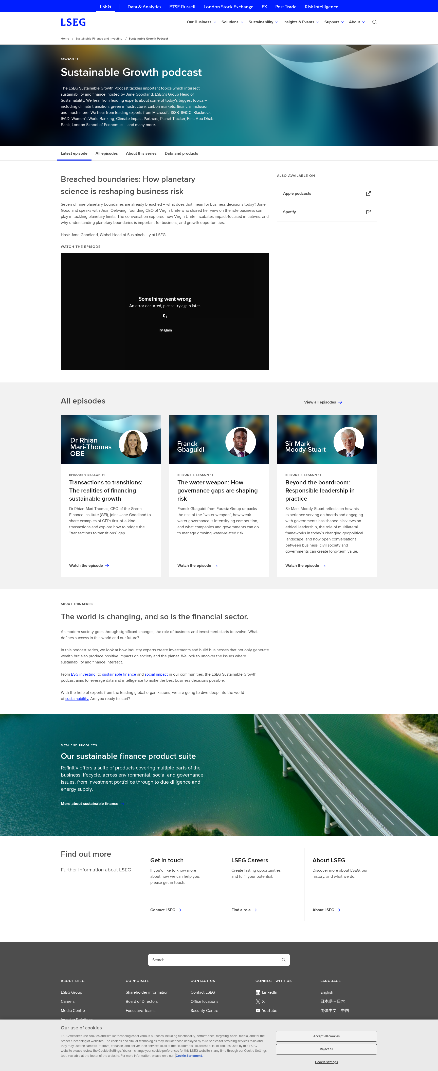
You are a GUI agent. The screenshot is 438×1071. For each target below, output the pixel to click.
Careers (68, 1001)
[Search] (374, 22)
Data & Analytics (144, 7)
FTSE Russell (182, 7)
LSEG (105, 6)
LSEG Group (71, 992)
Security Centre (204, 1010)
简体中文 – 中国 (334, 1010)
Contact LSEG (203, 992)
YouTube (269, 1010)
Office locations (204, 1001)
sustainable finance (119, 674)
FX (264, 7)
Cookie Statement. (189, 1055)
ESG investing (83, 674)
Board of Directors (142, 1001)
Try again (165, 330)
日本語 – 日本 (332, 1001)
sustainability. (77, 698)
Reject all (326, 1049)
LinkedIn (269, 992)
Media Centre (73, 1010)
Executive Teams (140, 1010)
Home (65, 38)
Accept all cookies (326, 1036)
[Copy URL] (165, 317)
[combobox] (213, 960)
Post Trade (286, 7)
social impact (156, 674)
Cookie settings (326, 1062)
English (326, 992)
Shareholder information (147, 992)
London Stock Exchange (228, 7)
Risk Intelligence (321, 7)
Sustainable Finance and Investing (99, 38)
